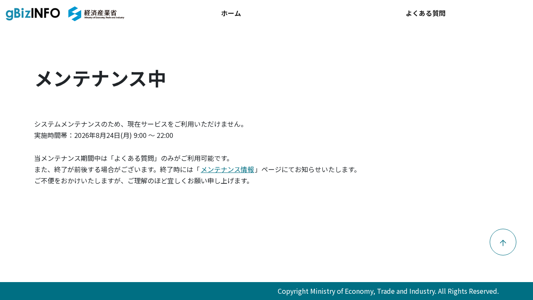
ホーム (231, 13)
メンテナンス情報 (227, 169)
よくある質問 (426, 13)
